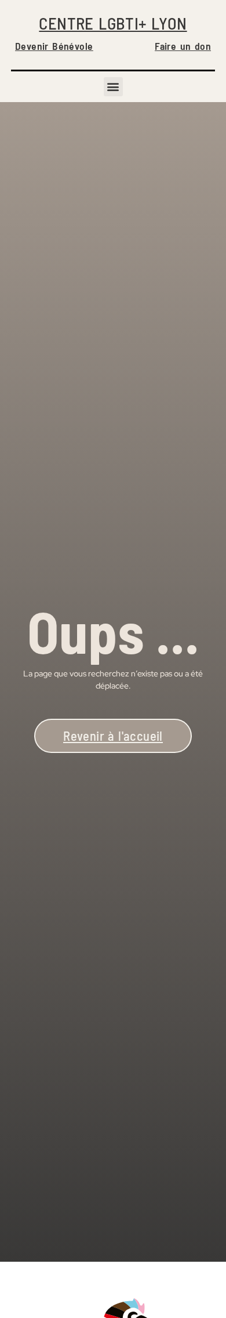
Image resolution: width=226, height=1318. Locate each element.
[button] (113, 86)
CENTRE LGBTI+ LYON (113, 23)
